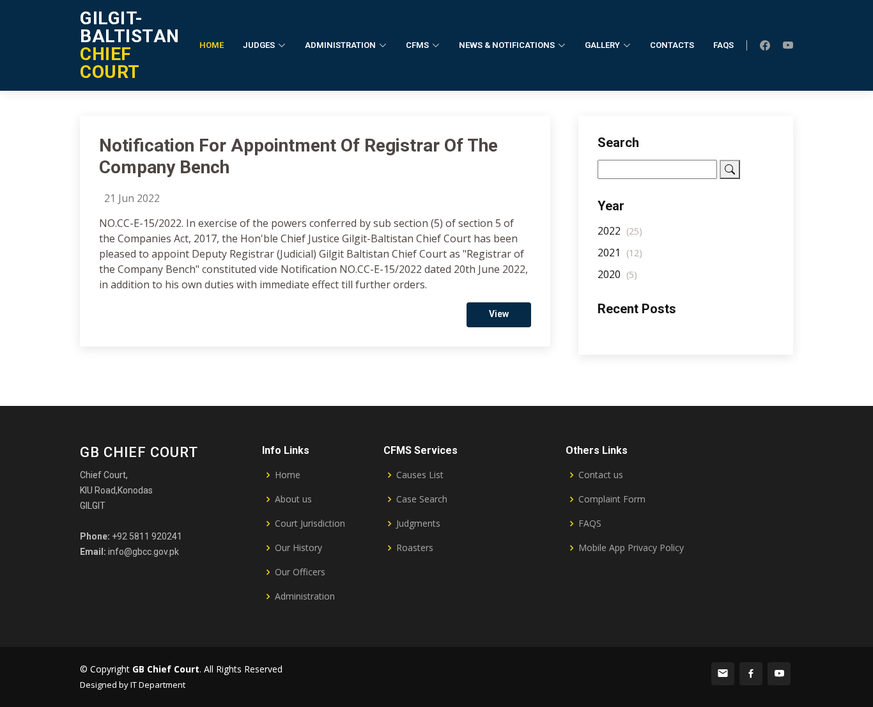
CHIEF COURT (130, 45)
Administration (305, 596)
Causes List (420, 474)
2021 (620, 252)
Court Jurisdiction (310, 523)
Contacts (672, 45)
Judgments (418, 523)
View (499, 314)
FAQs (723, 45)
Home (211, 45)
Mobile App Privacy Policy (631, 547)
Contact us (600, 474)
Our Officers (300, 572)
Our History (298, 547)
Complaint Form (611, 499)
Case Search (421, 499)
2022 (620, 231)
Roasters (414, 547)
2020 (617, 274)
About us (293, 499)
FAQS (589, 523)
